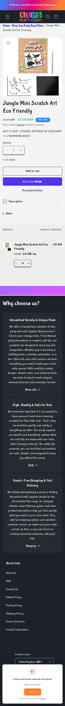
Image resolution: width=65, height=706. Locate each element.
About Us (11, 572)
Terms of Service (15, 621)
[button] (7, 17)
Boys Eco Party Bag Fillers (27, 25)
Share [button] (9, 213)
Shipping (20, 125)
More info (31, 389)
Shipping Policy (14, 613)
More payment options (32, 190)
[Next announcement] (58, 5)
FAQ (31, 465)
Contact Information (17, 629)
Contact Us (12, 589)
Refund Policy (14, 597)
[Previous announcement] (6, 5)
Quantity (7, 142)
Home (6, 25)
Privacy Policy (14, 605)
